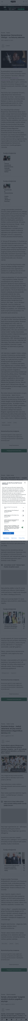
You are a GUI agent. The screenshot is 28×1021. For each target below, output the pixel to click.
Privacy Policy (22, 538)
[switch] (23, 511)
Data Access (14, 538)
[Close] (25, 483)
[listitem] (14, 508)
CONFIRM (8, 533)
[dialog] (14, 510)
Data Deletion (6, 538)
